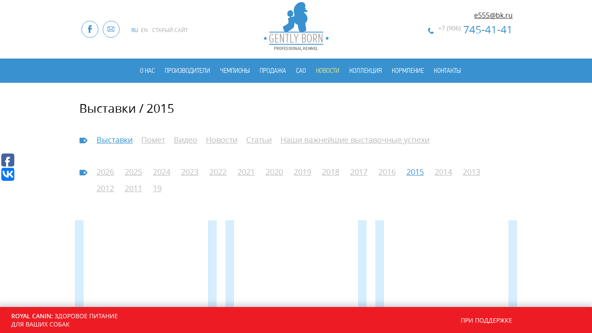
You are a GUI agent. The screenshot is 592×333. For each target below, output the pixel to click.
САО (301, 70)
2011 (133, 188)
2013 (471, 171)
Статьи (259, 139)
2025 (133, 171)
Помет (153, 139)
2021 (246, 171)
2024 (161, 171)
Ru (134, 29)
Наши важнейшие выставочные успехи (354, 139)
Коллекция (365, 70)
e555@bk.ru (493, 15)
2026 (105, 171)
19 (157, 188)
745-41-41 (475, 29)
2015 (415, 171)
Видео (185, 139)
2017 (359, 171)
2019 (302, 171)
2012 (105, 188)
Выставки (115, 139)
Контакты (447, 70)
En (144, 29)
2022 (218, 171)
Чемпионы (235, 70)
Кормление (408, 70)
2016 (387, 171)
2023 (189, 171)
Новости (327, 70)
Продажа (273, 70)
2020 (274, 171)
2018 (330, 171)
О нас (147, 70)
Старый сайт (170, 29)
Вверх (572, 277)
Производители (187, 70)
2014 (443, 171)
